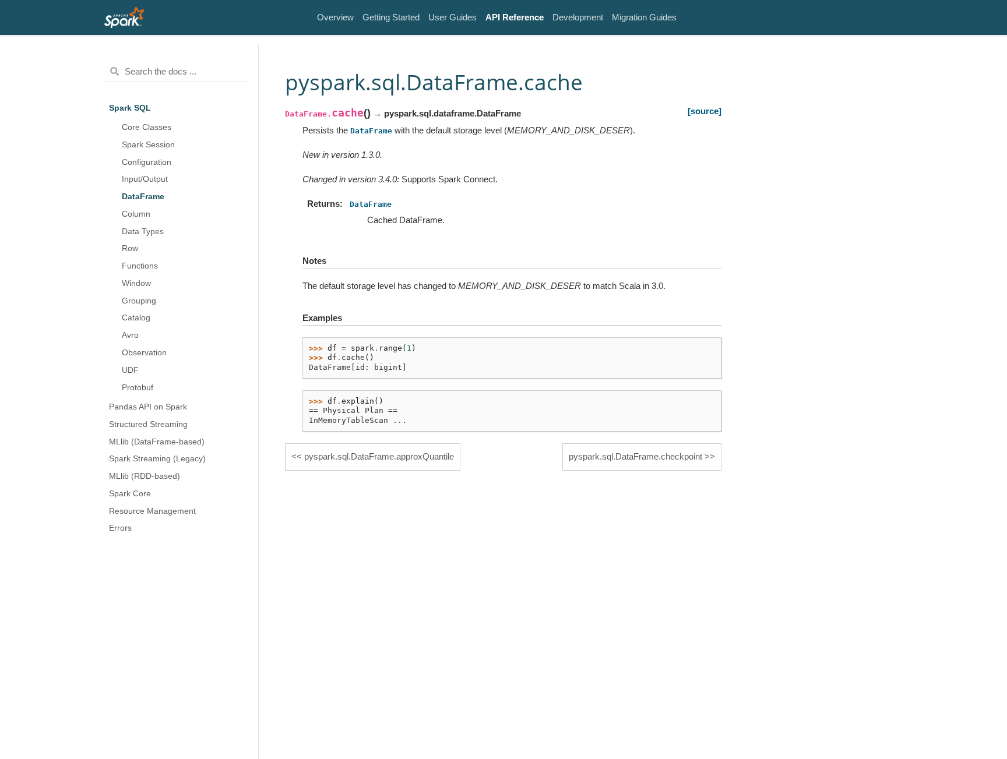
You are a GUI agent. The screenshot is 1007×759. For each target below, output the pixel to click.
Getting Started (391, 17)
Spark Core (130, 493)
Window (136, 283)
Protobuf (137, 387)
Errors (120, 528)
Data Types (143, 231)
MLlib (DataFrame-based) (157, 441)
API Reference (514, 17)
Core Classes (146, 127)
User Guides (452, 17)
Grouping (139, 300)
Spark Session (148, 144)
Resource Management (152, 511)
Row (130, 248)
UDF (130, 370)
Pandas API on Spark (148, 407)
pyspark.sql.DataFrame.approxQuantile (379, 456)
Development (577, 17)
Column (136, 214)
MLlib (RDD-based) (144, 476)
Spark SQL (130, 108)
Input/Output (145, 179)
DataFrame (143, 196)
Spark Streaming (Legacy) (157, 458)
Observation (144, 352)
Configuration (146, 162)
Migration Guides (644, 17)
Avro (130, 335)
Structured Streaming (148, 424)
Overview (335, 17)
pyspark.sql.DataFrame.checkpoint (635, 456)
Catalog (136, 317)
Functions (140, 266)
